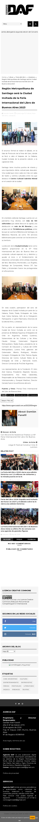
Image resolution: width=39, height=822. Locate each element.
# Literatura (33, 395)
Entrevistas (26, 682)
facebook (32, 539)
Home (4, 77)
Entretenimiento (11, 682)
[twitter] (19, 704)
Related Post (7, 451)
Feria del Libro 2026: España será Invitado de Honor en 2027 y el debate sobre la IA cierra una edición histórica (19, 501)
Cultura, (28, 113)
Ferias (6, 686)
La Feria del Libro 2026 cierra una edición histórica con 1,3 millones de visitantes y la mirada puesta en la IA (19, 474)
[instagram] (22, 704)
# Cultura (10, 395)
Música (6, 689)
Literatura (31, 77)
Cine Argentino (10, 679)
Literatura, (12, 115)
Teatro (26, 689)
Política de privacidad (11, 773)
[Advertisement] (19, 54)
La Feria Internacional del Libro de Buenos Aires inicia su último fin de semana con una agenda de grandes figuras (19, 529)
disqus (19, 539)
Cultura (10, 77)
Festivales (16, 686)
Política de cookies (10, 806)
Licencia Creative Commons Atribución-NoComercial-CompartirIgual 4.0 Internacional (17, 602)
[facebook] (16, 704)
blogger (7, 539)
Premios (16, 689)
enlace (13, 798)
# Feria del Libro (21, 395)
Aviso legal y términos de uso (14, 741)
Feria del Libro (21, 77)
